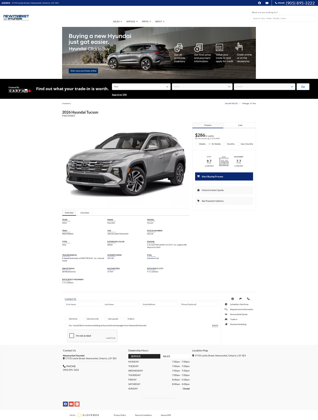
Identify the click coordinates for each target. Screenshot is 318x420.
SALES (116, 21)
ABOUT (158, 21)
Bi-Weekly (216, 144)
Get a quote (113, 319)
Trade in (131, 319)
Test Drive (73, 319)
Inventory (66, 103)
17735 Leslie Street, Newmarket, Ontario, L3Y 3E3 (35, 3)
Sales (166, 356)
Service (136, 356)
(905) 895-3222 (300, 3)
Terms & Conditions (143, 415)
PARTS (145, 21)
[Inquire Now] (248, 298)
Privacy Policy (120, 415)
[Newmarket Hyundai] (16, 16)
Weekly (202, 144)
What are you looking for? (265, 12)
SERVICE (130, 21)
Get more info (93, 319)
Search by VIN (119, 94)
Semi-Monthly (247, 144)
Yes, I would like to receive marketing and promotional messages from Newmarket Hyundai (107, 325)
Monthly (231, 144)
